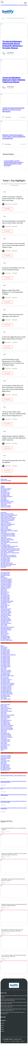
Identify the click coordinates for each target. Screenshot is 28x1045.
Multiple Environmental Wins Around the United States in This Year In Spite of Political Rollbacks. (14, 905)
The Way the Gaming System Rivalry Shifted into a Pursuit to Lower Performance (13, 109)
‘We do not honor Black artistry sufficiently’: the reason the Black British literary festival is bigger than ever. (14, 413)
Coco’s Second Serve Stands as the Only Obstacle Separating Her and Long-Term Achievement (13, 956)
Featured (2, 1031)
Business (2, 1025)
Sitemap (22, 1041)
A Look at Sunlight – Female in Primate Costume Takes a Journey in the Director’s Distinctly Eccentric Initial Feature (13, 163)
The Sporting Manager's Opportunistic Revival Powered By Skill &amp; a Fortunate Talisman (12, 44)
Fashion (2, 1029)
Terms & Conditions (15, 1041)
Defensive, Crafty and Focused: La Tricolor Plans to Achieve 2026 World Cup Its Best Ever (13, 136)
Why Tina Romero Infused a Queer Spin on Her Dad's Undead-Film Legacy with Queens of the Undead (12, 930)
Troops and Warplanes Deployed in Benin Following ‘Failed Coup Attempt (13, 80)
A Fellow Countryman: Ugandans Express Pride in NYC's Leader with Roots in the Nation (12, 198)
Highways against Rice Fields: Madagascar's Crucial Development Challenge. (12, 292)
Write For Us (6, 1041)
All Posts (2, 1023)
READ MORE (7, 208)
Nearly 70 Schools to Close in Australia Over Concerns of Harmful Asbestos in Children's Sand (13, 245)
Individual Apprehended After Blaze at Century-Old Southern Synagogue (13, 775)
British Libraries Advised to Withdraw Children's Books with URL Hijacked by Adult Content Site (14, 438)
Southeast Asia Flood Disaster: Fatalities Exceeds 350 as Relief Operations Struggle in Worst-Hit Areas (13, 854)
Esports (2, 1027)
